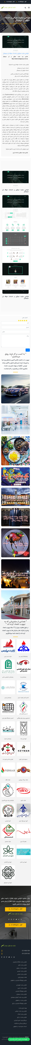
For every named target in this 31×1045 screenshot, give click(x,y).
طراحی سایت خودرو (22, 971)
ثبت (28, 350)
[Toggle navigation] (22, 8)
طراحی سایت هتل (22, 965)
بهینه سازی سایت (23, 1008)
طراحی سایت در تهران (21, 968)
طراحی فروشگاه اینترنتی (21, 991)
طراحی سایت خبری (22, 988)
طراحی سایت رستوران (21, 994)
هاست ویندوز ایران (22, 977)
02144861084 (26, 951)
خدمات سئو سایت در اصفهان (20, 1026)
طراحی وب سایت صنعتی (21, 1011)
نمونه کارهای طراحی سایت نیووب (10, 24)
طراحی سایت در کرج (22, 1017)
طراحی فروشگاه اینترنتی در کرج (19, 1003)
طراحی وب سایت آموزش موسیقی (19, 997)
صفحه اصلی (23, 24)
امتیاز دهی (24, 318)
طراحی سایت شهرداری (21, 985)
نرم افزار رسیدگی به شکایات (20, 1023)
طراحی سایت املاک (22, 1014)
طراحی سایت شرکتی (22, 974)
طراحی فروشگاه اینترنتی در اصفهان (19, 980)
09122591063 (26, 954)
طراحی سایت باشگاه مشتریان (20, 962)
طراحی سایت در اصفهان (21, 1000)
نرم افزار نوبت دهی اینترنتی (20, 1020)
